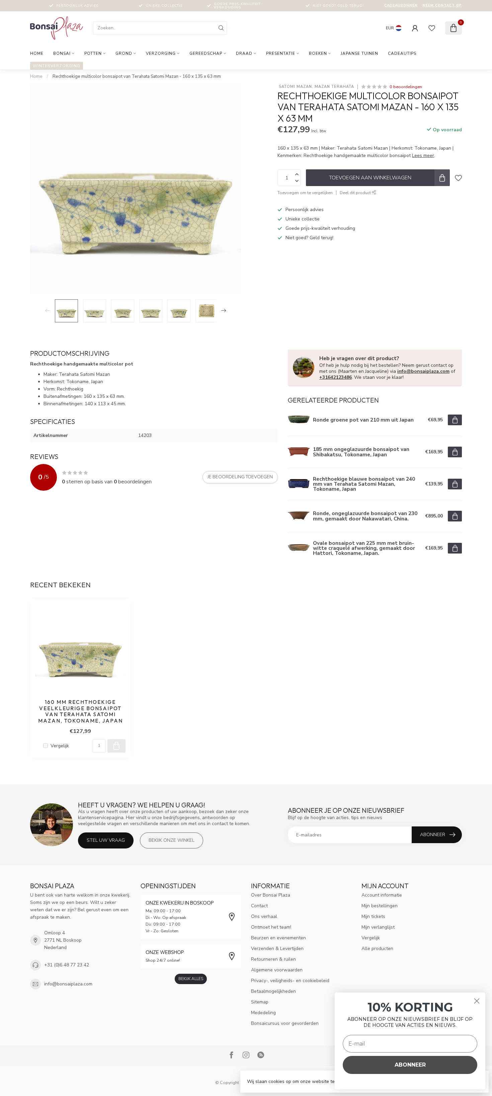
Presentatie (280, 53)
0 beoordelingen (406, 87)
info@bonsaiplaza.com (423, 371)
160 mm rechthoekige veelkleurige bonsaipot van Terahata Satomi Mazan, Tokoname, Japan (80, 711)
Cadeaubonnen (401, 5)
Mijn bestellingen (379, 906)
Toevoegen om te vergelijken (305, 192)
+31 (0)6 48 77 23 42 (66, 965)
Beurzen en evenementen (278, 938)
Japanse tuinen (359, 53)
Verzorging (161, 53)
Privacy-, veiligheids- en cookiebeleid (290, 980)
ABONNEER (410, 1065)
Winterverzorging (56, 65)
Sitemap (259, 1002)
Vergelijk (60, 745)
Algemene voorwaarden (277, 970)
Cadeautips (402, 53)
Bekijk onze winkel (171, 840)
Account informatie (381, 895)
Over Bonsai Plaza (270, 895)
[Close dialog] (477, 1001)
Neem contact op (442, 5)
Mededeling (263, 1012)
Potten (93, 53)
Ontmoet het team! (271, 927)
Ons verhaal (264, 916)
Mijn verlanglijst (378, 927)
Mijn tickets (373, 916)
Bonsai (62, 53)
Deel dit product (356, 192)
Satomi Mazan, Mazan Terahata (315, 87)
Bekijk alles (190, 978)
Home (37, 53)
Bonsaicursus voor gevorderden (285, 1023)
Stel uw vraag (106, 840)
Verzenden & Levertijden (277, 948)
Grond (123, 53)
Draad (244, 53)
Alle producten (377, 948)
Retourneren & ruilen (273, 959)
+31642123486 (335, 377)
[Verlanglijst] (431, 28)
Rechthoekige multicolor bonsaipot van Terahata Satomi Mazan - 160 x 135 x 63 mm (137, 76)
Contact (259, 906)
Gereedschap (205, 53)
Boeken (318, 53)
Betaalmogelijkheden (273, 991)
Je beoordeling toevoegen (240, 477)
